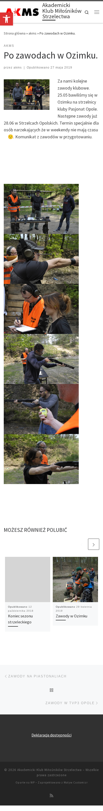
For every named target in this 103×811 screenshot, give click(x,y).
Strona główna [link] (15, 33)
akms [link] (32, 33)
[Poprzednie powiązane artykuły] (81, 544)
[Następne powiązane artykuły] (93, 544)
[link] (6, 19)
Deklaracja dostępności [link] (52, 734)
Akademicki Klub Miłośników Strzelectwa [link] (49, 770)
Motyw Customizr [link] (76, 782)
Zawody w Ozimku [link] (71, 615)
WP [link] (32, 782)
